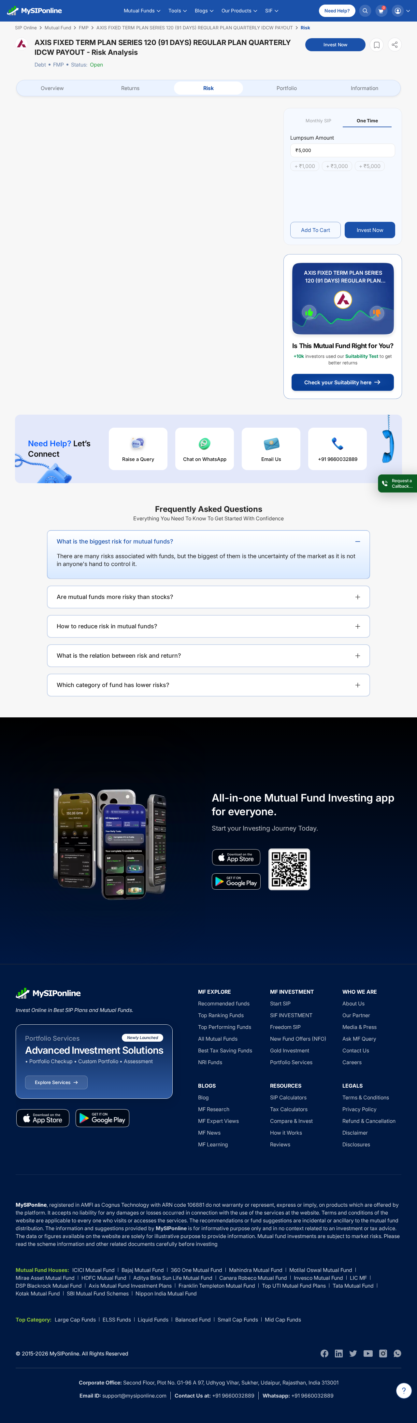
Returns (130, 88)
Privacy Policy (359, 1109)
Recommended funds (224, 1003)
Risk (208, 88)
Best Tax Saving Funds (225, 1050)
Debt (40, 64)
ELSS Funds (117, 1319)
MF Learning (213, 1144)
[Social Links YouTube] (368, 1353)
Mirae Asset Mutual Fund (45, 1278)
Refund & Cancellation (368, 1121)
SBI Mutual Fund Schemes (98, 1293)
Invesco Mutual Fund (318, 1278)
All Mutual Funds (217, 1038)
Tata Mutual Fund (353, 1285)
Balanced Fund (193, 1319)
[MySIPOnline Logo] (34, 10)
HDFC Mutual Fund (103, 1278)
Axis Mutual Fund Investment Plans (130, 1285)
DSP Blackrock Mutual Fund (49, 1285)
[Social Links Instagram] (383, 1353)
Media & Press (359, 1027)
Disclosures (356, 1144)
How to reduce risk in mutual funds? (107, 626)
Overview (52, 88)
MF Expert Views (218, 1121)
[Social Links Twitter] (353, 1353)
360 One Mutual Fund (196, 1270)
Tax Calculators (289, 1109)
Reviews (280, 1144)
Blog (203, 1097)
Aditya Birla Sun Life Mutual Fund (172, 1278)
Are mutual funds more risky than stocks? (115, 596)
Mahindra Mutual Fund (255, 1270)
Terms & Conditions (365, 1097)
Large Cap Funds (75, 1319)
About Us (353, 1003)
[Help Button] (404, 1391)
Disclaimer (355, 1132)
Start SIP (280, 1003)
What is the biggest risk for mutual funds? (115, 541)
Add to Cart (315, 230)
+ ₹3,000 (337, 166)
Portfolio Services (291, 1062)
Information (364, 88)
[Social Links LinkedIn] (339, 1353)
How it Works (286, 1132)
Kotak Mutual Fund (38, 1293)
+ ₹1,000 (305, 166)
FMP (58, 64)
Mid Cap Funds (283, 1319)
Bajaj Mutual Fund (143, 1270)
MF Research (213, 1109)
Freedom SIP (285, 1027)
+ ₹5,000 (370, 166)
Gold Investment (289, 1050)
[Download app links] (236, 857)
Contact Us (355, 1050)
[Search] (365, 10)
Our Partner (356, 1015)
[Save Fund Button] (376, 45)
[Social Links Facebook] (324, 1353)
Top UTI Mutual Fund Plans (294, 1285)
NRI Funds (210, 1062)
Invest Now (335, 44)
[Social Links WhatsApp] (397, 1353)
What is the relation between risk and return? (119, 655)
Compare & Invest (291, 1121)
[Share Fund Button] (395, 45)
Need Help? (337, 10)
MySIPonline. (65, 1353)
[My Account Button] (400, 10)
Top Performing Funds (224, 1027)
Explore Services (52, 1082)
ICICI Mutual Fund (93, 1270)
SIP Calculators (288, 1097)
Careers (352, 1062)
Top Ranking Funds (221, 1015)
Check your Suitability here (337, 382)
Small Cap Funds (238, 1319)
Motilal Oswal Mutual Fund (320, 1270)
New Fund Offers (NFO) (298, 1038)
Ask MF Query (359, 1038)
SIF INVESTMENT (291, 1015)
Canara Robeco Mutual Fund (253, 1278)
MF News (209, 1132)
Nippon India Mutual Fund (166, 1293)
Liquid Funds (153, 1319)
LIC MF (358, 1278)
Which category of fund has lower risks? (113, 684)
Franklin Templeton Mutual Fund (217, 1285)
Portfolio (287, 88)
